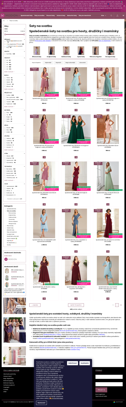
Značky (9, 245)
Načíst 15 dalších (75, 305)
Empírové (10, 158)
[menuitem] (26, 15)
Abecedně (82, 62)
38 (8, 62)
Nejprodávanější (70, 62)
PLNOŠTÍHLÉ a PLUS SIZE (13, 236)
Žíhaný (9, 190)
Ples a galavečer (12, 97)
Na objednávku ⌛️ (12, 242)
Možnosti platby (8, 381)
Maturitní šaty (10, 230)
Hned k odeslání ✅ (12, 238)
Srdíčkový (10, 145)
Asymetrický (11, 162)
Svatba (10, 95)
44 (8, 69)
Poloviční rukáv (11, 175)
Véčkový (10, 138)
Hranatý (9, 147)
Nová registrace (100, 394)
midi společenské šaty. (72, 338)
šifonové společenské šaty (68, 331)
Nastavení (41, 403)
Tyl (8, 114)
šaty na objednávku (105, 41)
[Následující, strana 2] (117, 305)
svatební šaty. (75, 350)
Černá (9, 77)
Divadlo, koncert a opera (14, 99)
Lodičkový (10, 140)
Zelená (9, 82)
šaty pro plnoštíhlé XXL (78, 348)
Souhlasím (85, 363)
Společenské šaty (11, 209)
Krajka (9, 117)
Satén (9, 119)
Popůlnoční (11, 104)
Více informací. (56, 398)
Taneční (10, 101)
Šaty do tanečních (12, 232)
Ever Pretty (10, 54)
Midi (9, 130)
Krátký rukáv (11, 171)
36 (8, 60)
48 (76, 299)
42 (8, 66)
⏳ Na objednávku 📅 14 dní (15, 44)
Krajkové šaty (12, 215)
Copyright (6, 387)
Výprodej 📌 (10, 240)
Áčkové (9, 156)
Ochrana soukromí (9, 385)
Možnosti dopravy (8, 383)
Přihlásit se (101, 390)
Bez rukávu (10, 169)
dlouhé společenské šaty (48, 348)
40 (8, 64)
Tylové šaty (12, 219)
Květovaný (10, 192)
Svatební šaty (10, 234)
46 (44, 299)
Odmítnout (72, 363)
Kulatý (9, 142)
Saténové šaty (12, 217)
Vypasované (11, 160)
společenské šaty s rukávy (52, 335)
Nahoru (35, 305)
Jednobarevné (11, 186)
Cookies (5, 389)
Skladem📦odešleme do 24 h (14, 41)
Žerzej (9, 121)
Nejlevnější (48, 62)
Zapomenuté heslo (101, 396)
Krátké (9, 132)
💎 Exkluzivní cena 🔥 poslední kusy (14, 46)
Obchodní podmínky (9, 374)
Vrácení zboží (7, 376)
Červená (10, 84)
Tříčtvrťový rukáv (11, 177)
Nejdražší (58, 62)
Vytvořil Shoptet (119, 402)
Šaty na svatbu (11, 211)
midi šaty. (102, 335)
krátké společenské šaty (45, 338)
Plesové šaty (10, 225)
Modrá (9, 80)
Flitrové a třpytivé (13, 221)
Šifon (9, 112)
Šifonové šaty (12, 213)
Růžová (9, 86)
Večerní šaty (10, 228)
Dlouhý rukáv (11, 173)
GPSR (4, 392)
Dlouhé (10, 127)
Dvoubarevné (10, 195)
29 (121, 305)
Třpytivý (9, 188)
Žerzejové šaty (12, 223)
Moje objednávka (8, 378)
